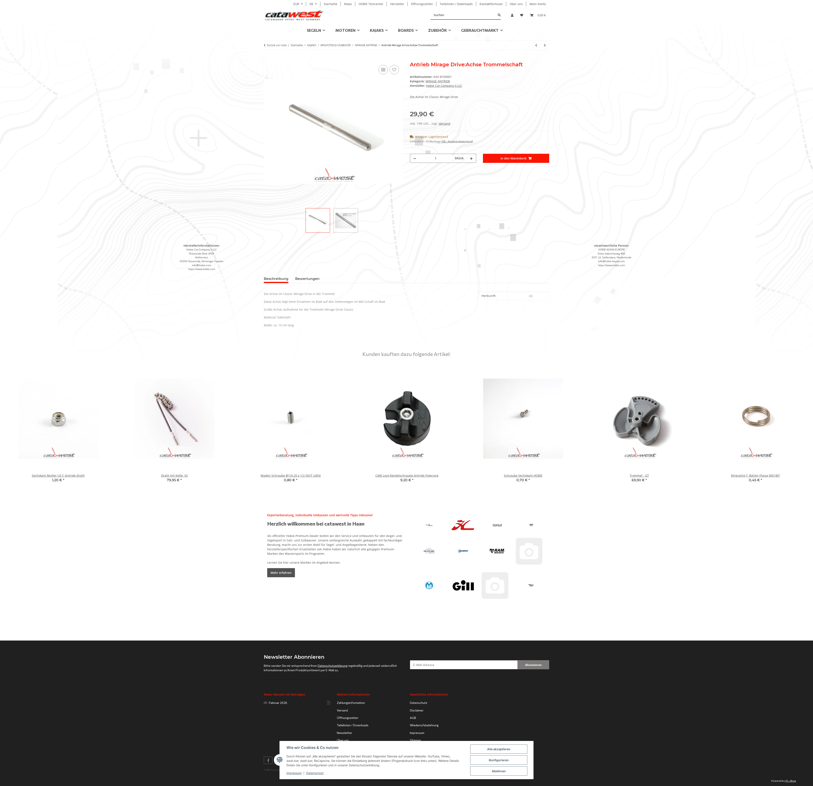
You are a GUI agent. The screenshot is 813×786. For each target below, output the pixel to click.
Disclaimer (416, 710)
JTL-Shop (790, 780)
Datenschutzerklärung (332, 665)
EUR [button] (296, 4)
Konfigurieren (499, 760)
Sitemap (415, 740)
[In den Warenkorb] (267, 59)
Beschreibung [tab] (276, 279)
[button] (512, 15)
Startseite (330, 4)
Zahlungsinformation (351, 702)
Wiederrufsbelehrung (424, 725)
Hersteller (397, 4)
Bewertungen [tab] (307, 279)
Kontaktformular (491, 4)
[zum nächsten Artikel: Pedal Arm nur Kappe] (545, 45)
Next (802, 426)
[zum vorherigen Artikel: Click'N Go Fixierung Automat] (536, 45)
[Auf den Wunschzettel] (394, 69)
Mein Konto (538, 4)
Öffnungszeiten (422, 4)
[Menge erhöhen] (471, 158)
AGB (413, 718)
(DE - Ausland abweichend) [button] (457, 141)
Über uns (516, 4)
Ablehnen (499, 771)
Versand (444, 124)
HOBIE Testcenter (371, 4)
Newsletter (344, 733)
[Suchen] (499, 15)
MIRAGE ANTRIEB (438, 81)
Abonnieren (533, 665)
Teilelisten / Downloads (456, 4)
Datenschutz (315, 773)
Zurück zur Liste (277, 45)
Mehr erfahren (281, 573)
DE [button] (311, 4)
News (348, 4)
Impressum (294, 773)
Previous (10, 426)
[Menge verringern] (414, 158)
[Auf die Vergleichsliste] (383, 69)
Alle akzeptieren (498, 749)
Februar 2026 (299, 702)
